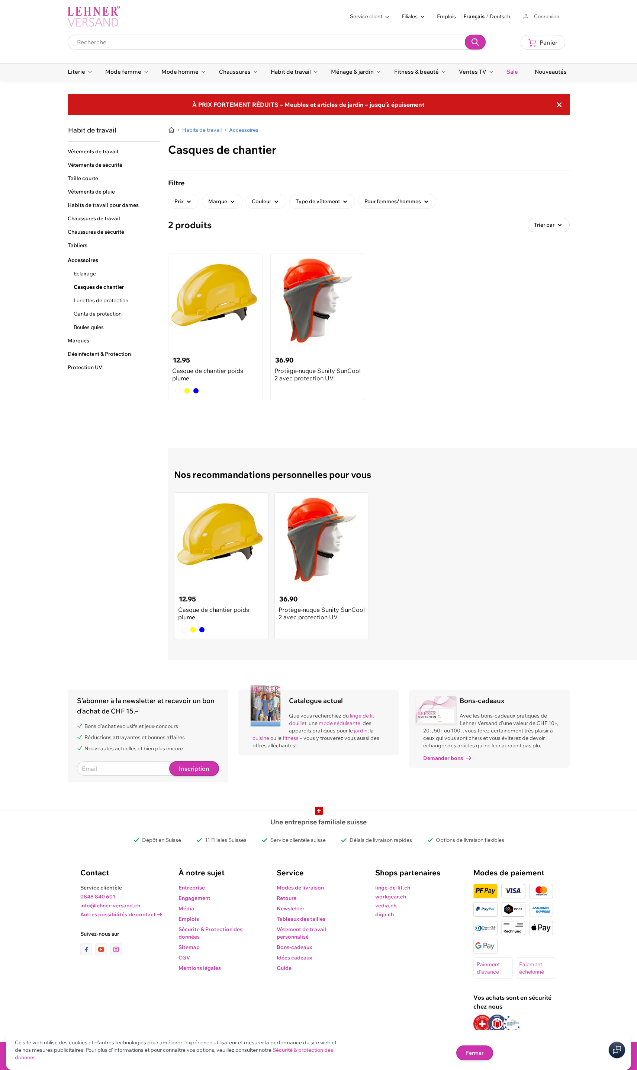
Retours (286, 898)
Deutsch (500, 16)
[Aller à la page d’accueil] (171, 130)
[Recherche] (475, 42)
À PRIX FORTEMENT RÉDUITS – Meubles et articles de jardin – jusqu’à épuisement (308, 104)
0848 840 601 (97, 896)
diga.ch (384, 914)
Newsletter (291, 908)
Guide (284, 968)
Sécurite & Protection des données (210, 933)
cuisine (260, 738)
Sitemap (189, 947)
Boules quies (89, 327)
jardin (360, 730)
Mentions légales (199, 968)
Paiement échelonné (531, 968)
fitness (291, 738)
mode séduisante (339, 723)
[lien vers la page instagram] (116, 949)
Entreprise (191, 887)
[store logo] (94, 16)
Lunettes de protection (101, 300)
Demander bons (443, 758)
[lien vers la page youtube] (102, 949)
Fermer (474, 1053)
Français (474, 16)
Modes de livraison (300, 887)
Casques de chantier (99, 287)
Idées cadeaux (294, 957)
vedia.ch (385, 905)
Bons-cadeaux (294, 947)
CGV (184, 957)
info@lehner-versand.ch (110, 905)
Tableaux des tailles (301, 919)
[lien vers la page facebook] (87, 949)
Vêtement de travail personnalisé (301, 933)
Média (186, 908)
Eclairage (85, 273)
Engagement (194, 898)
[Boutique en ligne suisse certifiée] (482, 1024)
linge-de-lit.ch (392, 887)
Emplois (446, 16)
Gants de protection (98, 313)
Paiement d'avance (488, 968)
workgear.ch (390, 896)
